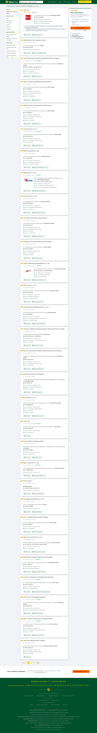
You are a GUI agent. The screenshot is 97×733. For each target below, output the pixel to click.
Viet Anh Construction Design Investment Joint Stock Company (42, 351)
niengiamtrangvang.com (53, 695)
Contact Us (74, 1)
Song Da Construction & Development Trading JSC (38, 577)
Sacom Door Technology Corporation (34, 597)
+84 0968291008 (29, 470)
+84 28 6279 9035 (29, 359)
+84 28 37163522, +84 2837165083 (43, 270)
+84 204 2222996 (29, 506)
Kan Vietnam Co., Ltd (29, 397)
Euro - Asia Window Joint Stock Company (35, 517)
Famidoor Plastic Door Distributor (33, 374)
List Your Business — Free (84, 1)
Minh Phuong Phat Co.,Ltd (31, 151)
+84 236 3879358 (29, 47)
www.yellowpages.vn (41, 695)
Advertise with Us (67, 1)
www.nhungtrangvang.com (67, 695)
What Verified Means (55, 704)
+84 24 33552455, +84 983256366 (33, 336)
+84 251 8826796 (29, 292)
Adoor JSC (26, 10)
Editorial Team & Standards (42, 704)
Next (38, 662)
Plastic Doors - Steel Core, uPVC (29, 2)
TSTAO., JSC (26, 421)
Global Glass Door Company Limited (34, 40)
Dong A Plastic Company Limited (33, 441)
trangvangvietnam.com (29, 695)
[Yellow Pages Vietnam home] (12, 2)
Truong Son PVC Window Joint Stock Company (37, 241)
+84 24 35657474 (29, 626)
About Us (60, 1)
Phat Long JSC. (27, 481)
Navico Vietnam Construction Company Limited (37, 619)
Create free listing (79, 28)
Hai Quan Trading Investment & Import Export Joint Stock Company (44, 329)
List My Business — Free (81, 671)
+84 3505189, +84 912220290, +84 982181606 (36, 544)
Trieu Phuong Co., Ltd (29, 129)
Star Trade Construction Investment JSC (35, 218)
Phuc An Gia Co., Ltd (29, 285)
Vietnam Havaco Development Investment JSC (37, 82)
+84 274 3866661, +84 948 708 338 (33, 67)
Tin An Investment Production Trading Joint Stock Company (41, 58)
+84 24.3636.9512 (75, 35)
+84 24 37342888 (29, 450)
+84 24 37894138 (29, 428)
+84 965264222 (28, 89)
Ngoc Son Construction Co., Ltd (32, 537)
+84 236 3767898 (29, 203)
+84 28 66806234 (29, 405)
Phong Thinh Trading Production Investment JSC (38, 557)
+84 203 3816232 (29, 647)
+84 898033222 (28, 606)
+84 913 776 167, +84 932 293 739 (43, 181)
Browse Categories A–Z (52, 1)
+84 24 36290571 (29, 524)
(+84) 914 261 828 (42, 725)
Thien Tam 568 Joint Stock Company (34, 640)
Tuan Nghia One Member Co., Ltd (33, 499)
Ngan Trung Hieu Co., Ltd (31, 463)
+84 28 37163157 (29, 225)
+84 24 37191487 (29, 249)
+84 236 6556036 (39, 17)
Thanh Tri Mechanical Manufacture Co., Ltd (36, 263)
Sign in (85, 30)
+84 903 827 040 (29, 136)
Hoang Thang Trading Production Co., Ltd (35, 307)
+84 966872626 (28, 314)
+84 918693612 (28, 564)
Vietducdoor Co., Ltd (29, 173)
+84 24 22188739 (29, 584)
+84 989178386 (28, 158)
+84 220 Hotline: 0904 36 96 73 (32, 488)
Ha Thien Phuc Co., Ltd (30, 196)
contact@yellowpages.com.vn (78, 36)
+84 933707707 (28, 383)
